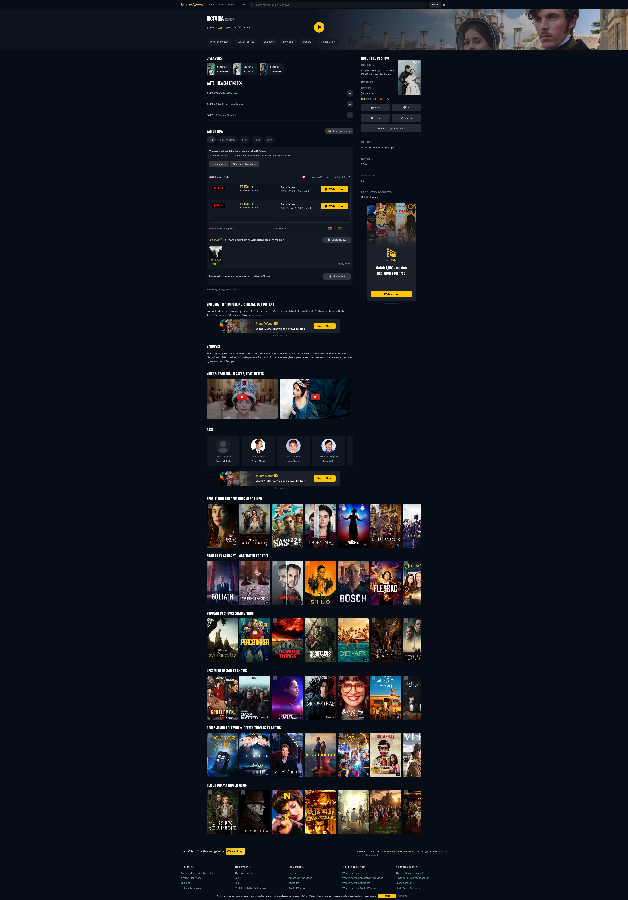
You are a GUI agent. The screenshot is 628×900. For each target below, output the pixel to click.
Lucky (238, 877)
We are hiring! (235, 851)
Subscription (227, 139)
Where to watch (219, 41)
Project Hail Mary (191, 877)
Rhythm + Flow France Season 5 (413, 877)
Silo (237, 882)
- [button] (223, 93)
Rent (257, 139)
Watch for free (246, 41)
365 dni (185, 882)
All (211, 139)
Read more (367, 81)
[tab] (280, 93)
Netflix (292, 872)
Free (244, 139)
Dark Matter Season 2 (408, 887)
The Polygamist (243, 872)
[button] (220, 69)
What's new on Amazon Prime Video (362, 877)
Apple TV (293, 882)
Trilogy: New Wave (191, 887)
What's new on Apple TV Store (359, 887)
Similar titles (327, 41)
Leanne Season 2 (405, 882)
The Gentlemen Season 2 (410, 872)
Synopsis (288, 41)
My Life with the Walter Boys (251, 887)
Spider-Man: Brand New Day (197, 872)
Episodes (268, 41)
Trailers (307, 41)
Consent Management (367, 854)
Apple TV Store (296, 887)
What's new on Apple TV (356, 882)
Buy (269, 139)
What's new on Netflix (354, 872)
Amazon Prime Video (300, 877)
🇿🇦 (337, 130)
